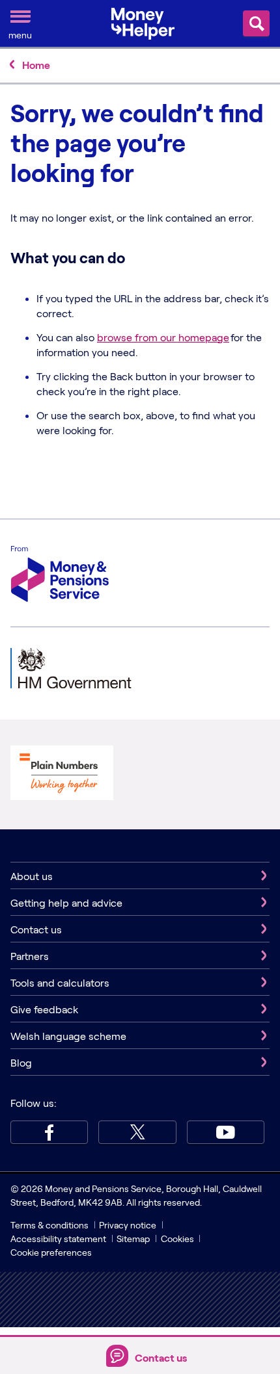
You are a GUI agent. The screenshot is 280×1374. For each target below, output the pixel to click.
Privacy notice (127, 1224)
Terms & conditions (49, 1224)
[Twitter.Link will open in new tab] (137, 1132)
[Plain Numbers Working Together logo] (61, 774)
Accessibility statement (58, 1238)
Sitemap (133, 1238)
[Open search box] (256, 23)
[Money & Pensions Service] (59, 575)
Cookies (177, 1238)
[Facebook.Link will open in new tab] (49, 1132)
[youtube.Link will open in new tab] (225, 1132)
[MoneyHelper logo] (143, 22)
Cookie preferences (51, 1252)
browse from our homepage (163, 337)
